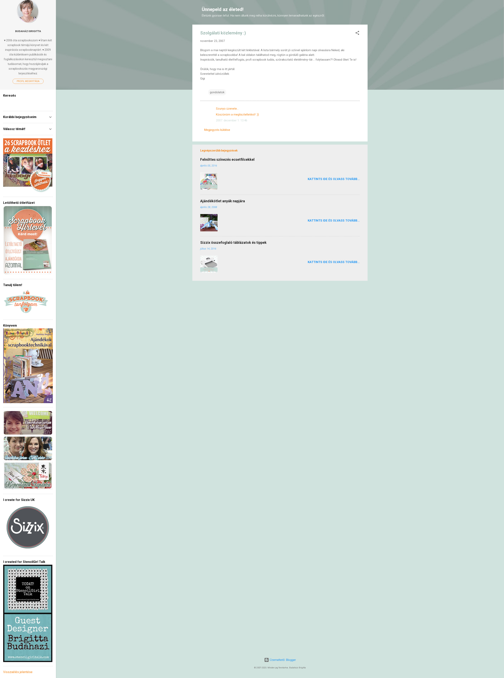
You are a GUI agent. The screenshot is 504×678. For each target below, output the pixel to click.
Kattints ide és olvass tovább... (334, 179)
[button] (357, 33)
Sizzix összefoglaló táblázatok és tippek (233, 242)
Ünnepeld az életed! (223, 9)
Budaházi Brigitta (28, 31)
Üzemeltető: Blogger (282, 660)
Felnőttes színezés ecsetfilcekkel (227, 159)
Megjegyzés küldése (217, 130)
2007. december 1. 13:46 (231, 120)
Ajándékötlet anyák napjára (222, 201)
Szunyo (221, 108)
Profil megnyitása (28, 81)
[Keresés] (365, 11)
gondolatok (217, 92)
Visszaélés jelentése (17, 672)
